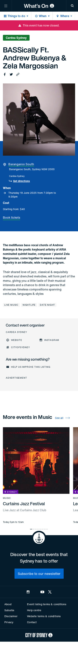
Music (7, 498)
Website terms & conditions (44, 616)
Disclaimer (10, 616)
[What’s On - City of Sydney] (39, 6)
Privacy (8, 622)
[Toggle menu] (6, 6)
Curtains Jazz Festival (24, 503)
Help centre (34, 610)
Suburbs (9, 610)
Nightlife (29, 304)
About (8, 604)
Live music (11, 304)
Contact (32, 622)
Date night (47, 304)
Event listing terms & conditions (46, 604)
